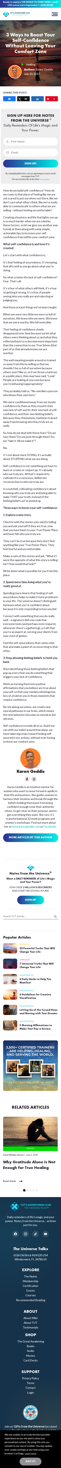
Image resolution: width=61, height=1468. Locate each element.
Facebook (49, 826)
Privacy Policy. (44, 179)
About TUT (30, 1322)
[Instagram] (25, 1234)
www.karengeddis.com (26, 826)
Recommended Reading (30, 1300)
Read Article (9, 1181)
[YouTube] (45, 1234)
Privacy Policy (30, 1378)
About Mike (30, 1318)
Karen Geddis (44, 69)
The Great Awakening (30, 1341)
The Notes (30, 1276)
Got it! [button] (30, 1461)
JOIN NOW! (46, 5)
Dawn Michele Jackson (13, 1155)
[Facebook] (15, 1234)
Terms (30, 1383)
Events (30, 1290)
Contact (30, 1387)
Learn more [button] (30, 1453)
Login (30, 1392)
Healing (30, 64)
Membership (30, 1281)
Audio (30, 1350)
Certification (30, 1285)
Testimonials (30, 1327)
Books (30, 1346)
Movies (30, 1355)
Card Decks (30, 1360)
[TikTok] (35, 1234)
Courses (30, 1295)
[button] (55, 14)
